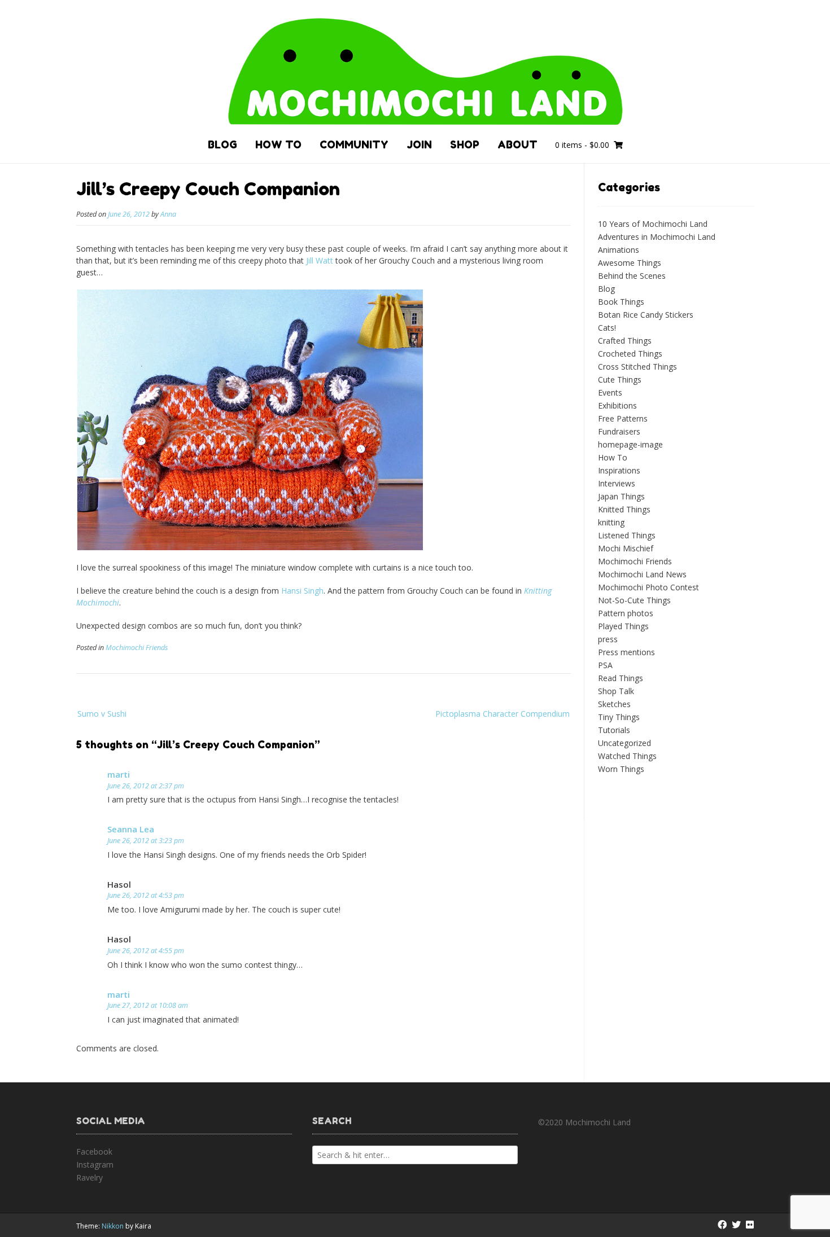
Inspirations (619, 470)
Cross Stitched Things (637, 366)
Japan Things (621, 496)
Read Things (620, 678)
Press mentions (626, 652)
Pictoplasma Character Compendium (502, 713)
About (517, 144)
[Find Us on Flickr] (750, 1224)
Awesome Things (629, 262)
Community (354, 144)
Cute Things (619, 379)
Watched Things (627, 756)
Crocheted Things (630, 353)
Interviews (616, 483)
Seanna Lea (130, 829)
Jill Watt (319, 260)
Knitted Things (624, 509)
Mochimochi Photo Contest (648, 587)
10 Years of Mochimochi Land (652, 223)
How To (278, 144)
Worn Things (621, 769)
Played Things (623, 626)
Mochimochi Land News (642, 574)
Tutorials (614, 730)
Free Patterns (623, 418)
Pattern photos (625, 613)
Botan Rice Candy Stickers (645, 314)
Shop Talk (616, 691)
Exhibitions (617, 405)
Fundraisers (619, 431)
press (608, 639)
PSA (605, 665)
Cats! (607, 327)
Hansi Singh (302, 590)
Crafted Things (625, 340)
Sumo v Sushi (101, 713)
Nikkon (113, 1226)
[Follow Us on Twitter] (736, 1224)
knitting (611, 522)
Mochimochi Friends (137, 647)
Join (419, 144)
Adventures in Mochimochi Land (656, 236)
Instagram (94, 1164)
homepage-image (630, 444)
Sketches (614, 704)
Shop (464, 144)
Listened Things (627, 535)
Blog (222, 144)
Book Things (621, 301)
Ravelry (89, 1177)
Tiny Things (619, 717)
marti (118, 774)
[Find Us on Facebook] (722, 1224)
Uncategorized (624, 743)
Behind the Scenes (632, 275)
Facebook (94, 1151)
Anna (168, 214)
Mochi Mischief (625, 548)
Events (610, 392)
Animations (618, 249)
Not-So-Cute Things (634, 600)
